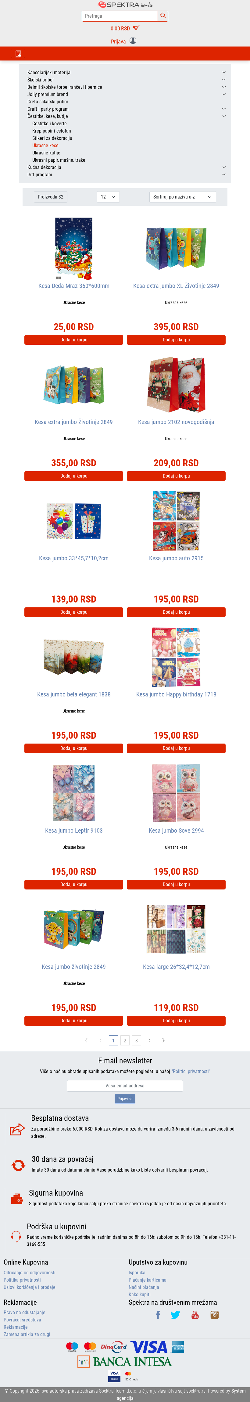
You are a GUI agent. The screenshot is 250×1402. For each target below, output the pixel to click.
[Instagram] (214, 1317)
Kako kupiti (140, 1294)
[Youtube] (195, 1317)
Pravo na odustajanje (24, 1312)
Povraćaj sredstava (22, 1320)
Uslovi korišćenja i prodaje (29, 1287)
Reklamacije (16, 1327)
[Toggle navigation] (18, 53)
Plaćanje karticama (147, 1280)
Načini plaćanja (144, 1287)
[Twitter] (176, 1317)
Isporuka (137, 1273)
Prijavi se (125, 1098)
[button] (125, 41)
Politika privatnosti (22, 1280)
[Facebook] (159, 1317)
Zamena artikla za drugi (27, 1334)
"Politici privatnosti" (190, 1071)
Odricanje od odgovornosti (29, 1273)
